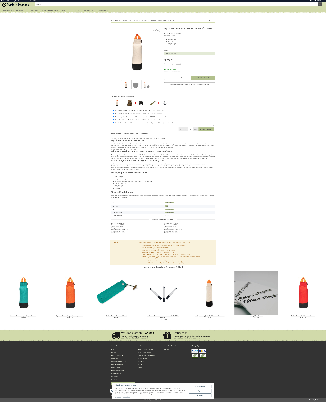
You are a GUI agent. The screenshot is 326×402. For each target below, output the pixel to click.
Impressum (118, 397)
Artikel (183, 129)
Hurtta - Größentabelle (144, 352)
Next (321, 297)
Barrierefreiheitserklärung (118, 361)
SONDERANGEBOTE (102, 10)
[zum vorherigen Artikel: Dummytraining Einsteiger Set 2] (209, 20)
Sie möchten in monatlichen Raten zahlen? (189, 84)
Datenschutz (126, 397)
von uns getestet (142, 358)
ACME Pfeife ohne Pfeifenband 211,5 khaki (128, 120)
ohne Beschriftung (170, 212)
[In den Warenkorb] (112, 26)
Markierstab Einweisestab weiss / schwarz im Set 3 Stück (132, 123)
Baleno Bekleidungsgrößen (145, 349)
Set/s (195, 129)
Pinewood (167, 349)
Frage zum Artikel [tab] (142, 133)
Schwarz (171, 202)
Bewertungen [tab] (129, 133)
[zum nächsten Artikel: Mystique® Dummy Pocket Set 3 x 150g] (213, 20)
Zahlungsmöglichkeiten (118, 364)
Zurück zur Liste (116, 20)
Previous (4, 297)
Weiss (167, 202)
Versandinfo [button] (177, 71)
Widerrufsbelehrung (117, 355)
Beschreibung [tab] (116, 133)
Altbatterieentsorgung (117, 370)
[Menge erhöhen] (186, 78)
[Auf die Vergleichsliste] (154, 30)
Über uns (114, 379)
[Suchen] (320, 4)
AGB (112, 349)
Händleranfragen (116, 373)
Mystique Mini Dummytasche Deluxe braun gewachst (131, 117)
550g (167, 206)
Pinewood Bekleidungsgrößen (146, 355)
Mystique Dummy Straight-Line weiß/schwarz (129, 110)
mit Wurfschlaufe (169, 209)
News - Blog (141, 364)
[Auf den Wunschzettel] (158, 30)
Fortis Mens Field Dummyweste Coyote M (128, 114)
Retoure (113, 352)
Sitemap (140, 367)
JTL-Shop (317, 400)
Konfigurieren (200, 391)
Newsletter (141, 361)
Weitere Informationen (202, 84)
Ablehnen (200, 395)
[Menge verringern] (166, 78)
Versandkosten (115, 367)
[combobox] (189, 53)
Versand (178, 64)
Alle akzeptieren (200, 386)
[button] (307, 1)
